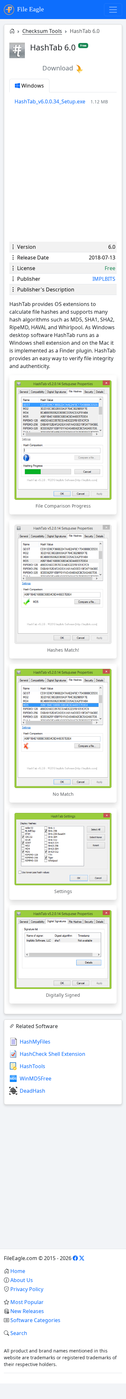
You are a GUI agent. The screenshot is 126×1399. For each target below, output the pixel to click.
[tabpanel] (66, 101)
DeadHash (32, 1090)
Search (18, 1333)
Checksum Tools (42, 31)
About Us (21, 1280)
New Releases (27, 1311)
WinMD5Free (35, 1078)
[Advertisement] (63, 173)
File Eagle (30, 9)
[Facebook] (75, 1258)
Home (17, 1271)
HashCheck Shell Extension (52, 1053)
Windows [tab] (32, 85)
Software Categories (35, 1320)
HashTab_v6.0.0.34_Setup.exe (50, 101)
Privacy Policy (26, 1289)
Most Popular (27, 1302)
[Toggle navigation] (113, 9)
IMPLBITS (103, 278)
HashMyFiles (35, 1041)
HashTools (32, 1066)
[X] (81, 1258)
